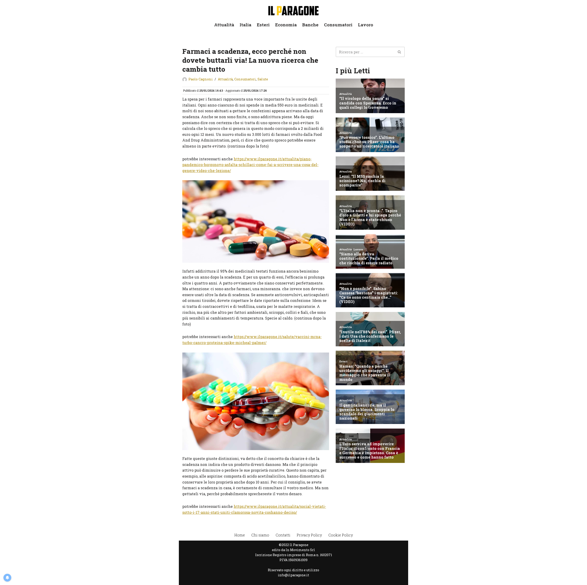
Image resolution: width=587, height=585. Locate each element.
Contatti (283, 535)
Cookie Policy (340, 535)
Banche (310, 24)
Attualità (224, 24)
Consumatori (338, 24)
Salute (263, 79)
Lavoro (365, 24)
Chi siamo (260, 535)
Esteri (263, 24)
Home (239, 535)
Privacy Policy (309, 535)
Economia (286, 24)
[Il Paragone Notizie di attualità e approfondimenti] (293, 9)
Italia (245, 24)
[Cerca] (399, 52)
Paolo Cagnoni (200, 79)
